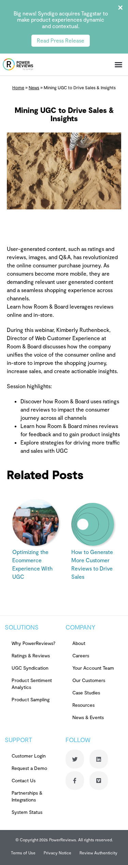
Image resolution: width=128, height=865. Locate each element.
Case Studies (86, 692)
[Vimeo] (98, 780)
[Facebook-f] (75, 780)
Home (18, 87)
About (78, 643)
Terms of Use (23, 852)
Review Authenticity (98, 852)
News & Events (88, 717)
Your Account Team (93, 668)
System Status (27, 812)
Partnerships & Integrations (27, 796)
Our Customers (88, 680)
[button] (118, 64)
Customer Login (29, 756)
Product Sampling (30, 699)
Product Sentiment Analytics (32, 683)
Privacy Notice (57, 852)
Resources (83, 705)
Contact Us (23, 780)
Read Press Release (60, 40)
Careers (80, 655)
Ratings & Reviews (31, 655)
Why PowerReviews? (33, 643)
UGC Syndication (30, 668)
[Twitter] (75, 759)
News (34, 87)
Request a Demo (29, 768)
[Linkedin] (98, 759)
